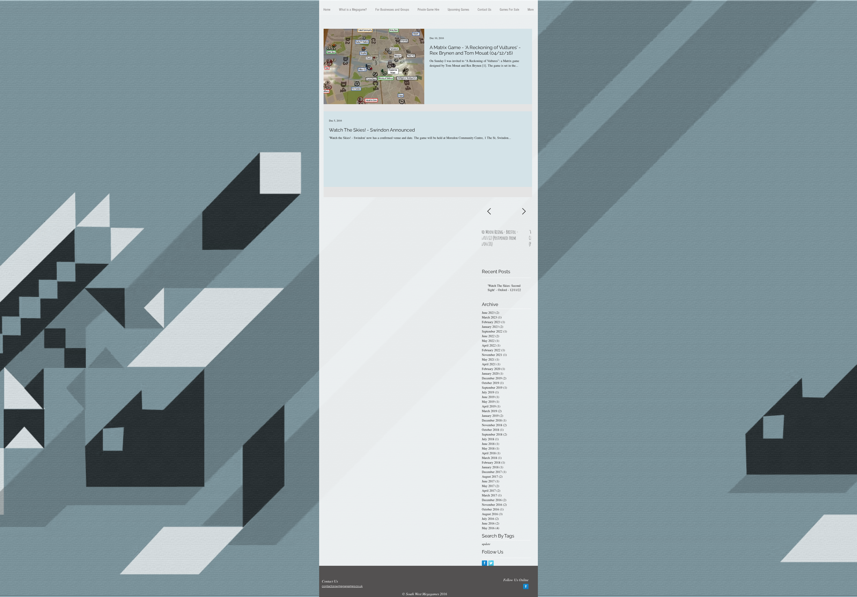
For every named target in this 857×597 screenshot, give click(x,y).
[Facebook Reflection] (484, 563)
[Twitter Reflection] (491, 563)
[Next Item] (524, 211)
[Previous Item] (489, 211)
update (486, 544)
